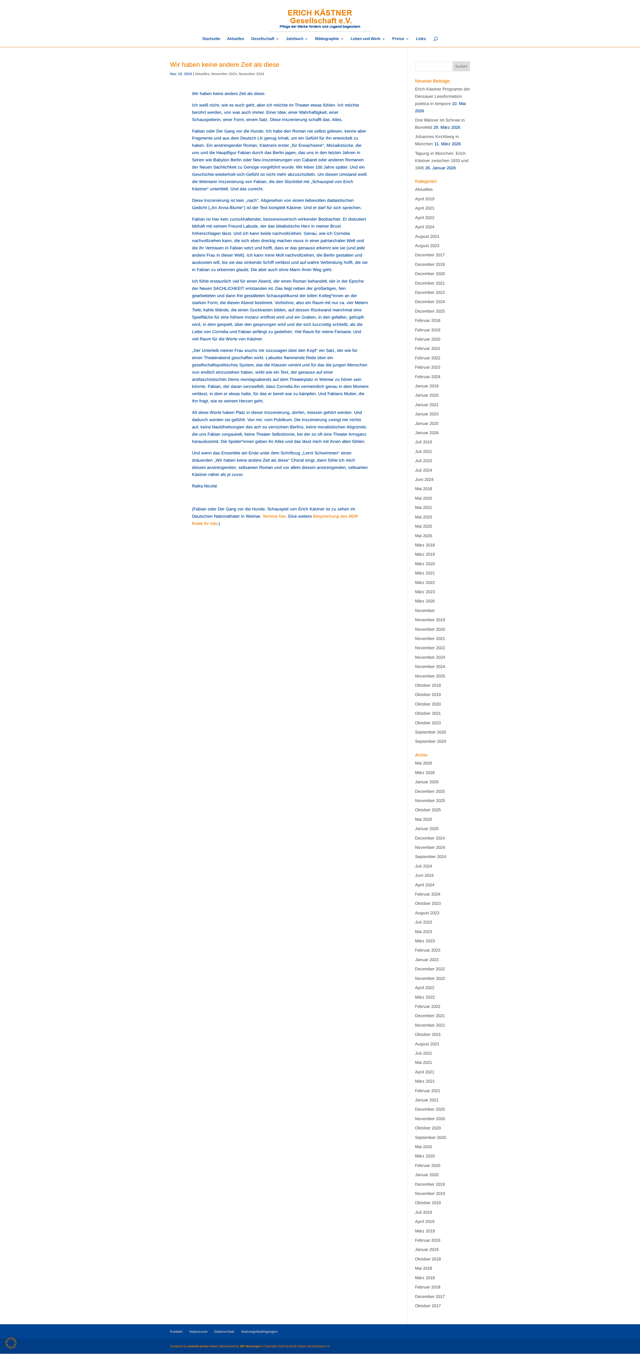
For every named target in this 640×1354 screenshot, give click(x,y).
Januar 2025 (426, 423)
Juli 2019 (423, 442)
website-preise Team (203, 1346)
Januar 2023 (426, 414)
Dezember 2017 (430, 255)
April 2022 (424, 217)
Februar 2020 (427, 339)
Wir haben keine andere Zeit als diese (224, 64)
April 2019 (424, 199)
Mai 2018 (423, 488)
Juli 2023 (423, 460)
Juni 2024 (424, 479)
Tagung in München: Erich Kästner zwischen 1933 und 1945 (441, 160)
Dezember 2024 (430, 301)
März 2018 (425, 545)
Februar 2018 (427, 320)
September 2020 (430, 732)
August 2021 (427, 236)
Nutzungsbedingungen (259, 1331)
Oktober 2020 (428, 704)
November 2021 (430, 638)
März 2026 (425, 601)
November (425, 610)
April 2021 (424, 208)
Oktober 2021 (428, 713)
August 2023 (427, 245)
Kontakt (176, 1331)
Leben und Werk (365, 39)
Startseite (211, 39)
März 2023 (425, 591)
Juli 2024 (423, 470)
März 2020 (425, 563)
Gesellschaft (262, 39)
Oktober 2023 (428, 723)
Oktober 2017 (428, 1305)
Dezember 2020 (430, 273)
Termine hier (274, 516)
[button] (11, 1343)
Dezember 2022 (430, 292)
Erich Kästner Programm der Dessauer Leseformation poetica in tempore (442, 96)
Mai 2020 (423, 498)
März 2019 (425, 554)
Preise (398, 39)
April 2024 (424, 227)
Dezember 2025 (430, 311)
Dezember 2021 (430, 283)
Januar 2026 (426, 432)
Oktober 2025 (428, 810)
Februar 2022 (427, 358)
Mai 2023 (423, 517)
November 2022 (430, 647)
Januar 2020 (426, 395)
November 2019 (430, 619)
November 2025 (430, 676)
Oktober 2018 (428, 685)
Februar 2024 (427, 376)
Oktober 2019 (428, 694)
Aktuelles (235, 39)
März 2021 (425, 573)
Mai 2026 (423, 535)
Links (421, 39)
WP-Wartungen (250, 1346)
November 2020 (430, 629)
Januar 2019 (426, 386)
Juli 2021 (423, 451)
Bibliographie (327, 39)
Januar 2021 (426, 404)
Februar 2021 (427, 348)
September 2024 (430, 741)
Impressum (198, 1331)
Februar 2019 (427, 330)
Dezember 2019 (430, 264)
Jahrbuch (294, 39)
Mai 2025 (423, 526)
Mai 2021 (423, 507)
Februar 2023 (427, 367)
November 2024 (224, 74)
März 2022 (425, 582)
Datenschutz (224, 1331)
